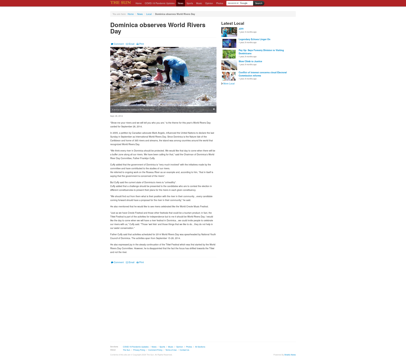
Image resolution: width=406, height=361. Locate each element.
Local (149, 14)
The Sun (126, 349)
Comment (119, 43)
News (180, 3)
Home (139, 3)
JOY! (241, 28)
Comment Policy (155, 349)
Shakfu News (290, 354)
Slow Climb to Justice (250, 61)
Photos (219, 3)
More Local (229, 83)
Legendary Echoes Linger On (254, 39)
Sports (190, 3)
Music (199, 3)
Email (131, 43)
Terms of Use (171, 349)
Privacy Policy (139, 349)
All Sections (200, 346)
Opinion (209, 3)
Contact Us (184, 349)
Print (141, 43)
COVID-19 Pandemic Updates (160, 3)
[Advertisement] (163, 300)
